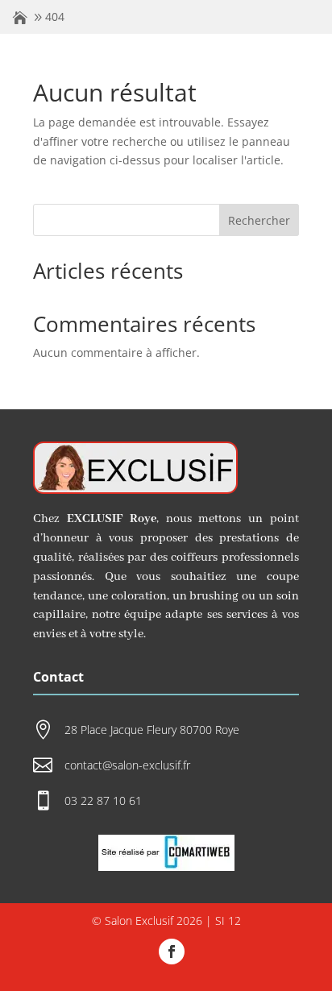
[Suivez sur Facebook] (172, 951)
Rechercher (259, 220)
